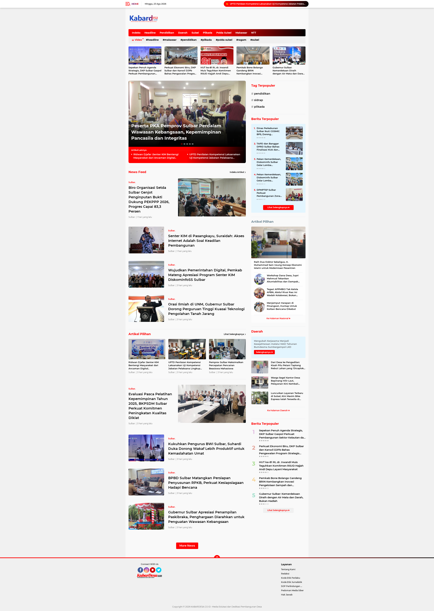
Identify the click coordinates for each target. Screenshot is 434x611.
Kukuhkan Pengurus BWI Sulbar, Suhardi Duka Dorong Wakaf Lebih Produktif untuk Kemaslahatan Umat (206, 448)
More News (187, 545)
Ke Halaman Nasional (278, 318)
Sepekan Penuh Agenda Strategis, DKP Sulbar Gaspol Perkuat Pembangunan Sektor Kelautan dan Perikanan (145, 70)
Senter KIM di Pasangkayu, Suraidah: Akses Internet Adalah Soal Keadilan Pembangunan (206, 240)
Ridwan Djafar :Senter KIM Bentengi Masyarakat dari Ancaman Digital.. (156, 156)
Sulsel (195, 32)
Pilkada (207, 32)
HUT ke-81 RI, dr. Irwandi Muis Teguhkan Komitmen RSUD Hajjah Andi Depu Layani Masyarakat (216, 70)
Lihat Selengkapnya (234, 334)
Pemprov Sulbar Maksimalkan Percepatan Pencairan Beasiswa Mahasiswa (267, 4)
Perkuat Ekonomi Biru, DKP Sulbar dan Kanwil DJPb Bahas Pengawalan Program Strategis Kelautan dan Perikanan (180, 70)
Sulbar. (134, 121)
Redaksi (285, 573)
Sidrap (258, 100)
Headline (150, 32)
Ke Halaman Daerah (277, 410)
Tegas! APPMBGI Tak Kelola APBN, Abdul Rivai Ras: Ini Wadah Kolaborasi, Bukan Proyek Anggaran (282, 292)
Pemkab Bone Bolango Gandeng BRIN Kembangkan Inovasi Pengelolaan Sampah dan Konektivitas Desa (251, 70)
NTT (253, 32)
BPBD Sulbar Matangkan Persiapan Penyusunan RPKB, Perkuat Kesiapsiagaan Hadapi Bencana (206, 482)
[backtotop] (217, 558)
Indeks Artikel (237, 172)
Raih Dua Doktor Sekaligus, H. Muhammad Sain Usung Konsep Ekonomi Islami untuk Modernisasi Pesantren (278, 265)
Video (138, 39)
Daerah (183, 32)
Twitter (160, 574)
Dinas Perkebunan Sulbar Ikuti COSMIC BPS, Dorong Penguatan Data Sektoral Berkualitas (268, 131)
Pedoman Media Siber (292, 590)
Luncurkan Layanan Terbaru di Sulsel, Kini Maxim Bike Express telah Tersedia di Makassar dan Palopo (287, 396)
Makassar (241, 32)
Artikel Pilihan (262, 222)
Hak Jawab (286, 594)
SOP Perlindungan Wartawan (293, 586)
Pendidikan (167, 32)
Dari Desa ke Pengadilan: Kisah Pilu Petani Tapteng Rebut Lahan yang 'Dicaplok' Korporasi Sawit (287, 365)
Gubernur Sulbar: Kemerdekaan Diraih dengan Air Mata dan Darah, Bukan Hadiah (289, 70)
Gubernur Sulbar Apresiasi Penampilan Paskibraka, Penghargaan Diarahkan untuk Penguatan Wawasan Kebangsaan (206, 517)
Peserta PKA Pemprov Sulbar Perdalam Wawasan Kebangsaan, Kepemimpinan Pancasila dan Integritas (176, 132)
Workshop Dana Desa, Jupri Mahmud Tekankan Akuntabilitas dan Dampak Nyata (283, 278)
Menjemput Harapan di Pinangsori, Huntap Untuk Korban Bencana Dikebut (282, 306)
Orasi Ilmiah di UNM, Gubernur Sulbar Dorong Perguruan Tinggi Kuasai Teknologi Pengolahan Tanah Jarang (206, 309)
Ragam (242, 39)
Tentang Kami (288, 569)
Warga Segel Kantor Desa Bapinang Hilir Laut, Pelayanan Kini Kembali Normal (285, 380)
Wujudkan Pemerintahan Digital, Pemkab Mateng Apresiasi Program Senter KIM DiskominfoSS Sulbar (205, 275)
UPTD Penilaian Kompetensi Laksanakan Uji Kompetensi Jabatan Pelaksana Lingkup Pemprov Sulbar (214, 156)
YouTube (155, 574)
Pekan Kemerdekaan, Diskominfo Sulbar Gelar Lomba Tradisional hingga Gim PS (269, 162)
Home (135, 3)
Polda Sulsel (223, 32)
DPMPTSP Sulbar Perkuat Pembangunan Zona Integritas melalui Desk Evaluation (268, 193)
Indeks (136, 32)
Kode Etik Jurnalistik (291, 582)
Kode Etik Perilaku (290, 578)
